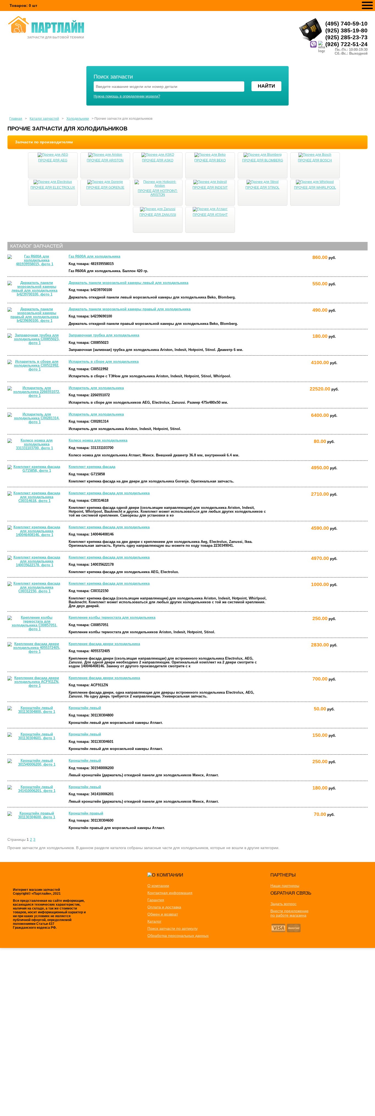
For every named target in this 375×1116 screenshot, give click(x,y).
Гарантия (155, 900)
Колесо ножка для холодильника (98, 440)
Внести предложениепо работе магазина (289, 913)
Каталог (154, 921)
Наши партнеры (284, 885)
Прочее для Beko (210, 160)
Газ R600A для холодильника (94, 256)
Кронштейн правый (86, 813)
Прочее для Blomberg (262, 160)
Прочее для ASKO (157, 160)
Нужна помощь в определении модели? (127, 96)
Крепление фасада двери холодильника (104, 644)
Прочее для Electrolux (52, 187)
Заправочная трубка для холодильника (104, 335)
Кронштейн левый (85, 708)
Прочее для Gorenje (105, 187)
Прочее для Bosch (315, 160)
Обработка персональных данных (178, 935)
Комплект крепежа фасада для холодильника (109, 493)
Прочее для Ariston (105, 160)
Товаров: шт (23, 5)
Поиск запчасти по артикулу (172, 928)
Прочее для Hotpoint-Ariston (158, 193)
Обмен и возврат (162, 914)
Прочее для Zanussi (157, 215)
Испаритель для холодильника (96, 388)
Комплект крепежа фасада (92, 467)
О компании (158, 885)
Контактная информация (169, 893)
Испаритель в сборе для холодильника (104, 362)
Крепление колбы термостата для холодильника (112, 618)
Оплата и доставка (164, 907)
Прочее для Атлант (210, 215)
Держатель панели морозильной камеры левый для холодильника (128, 283)
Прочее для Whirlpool (315, 187)
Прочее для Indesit (210, 187)
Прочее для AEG (52, 160)
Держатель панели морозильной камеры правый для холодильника (130, 309)
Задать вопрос (283, 904)
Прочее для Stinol (262, 187)
